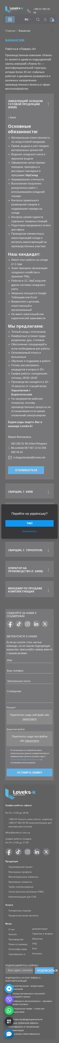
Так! (30, 523)
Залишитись (29, 531)
